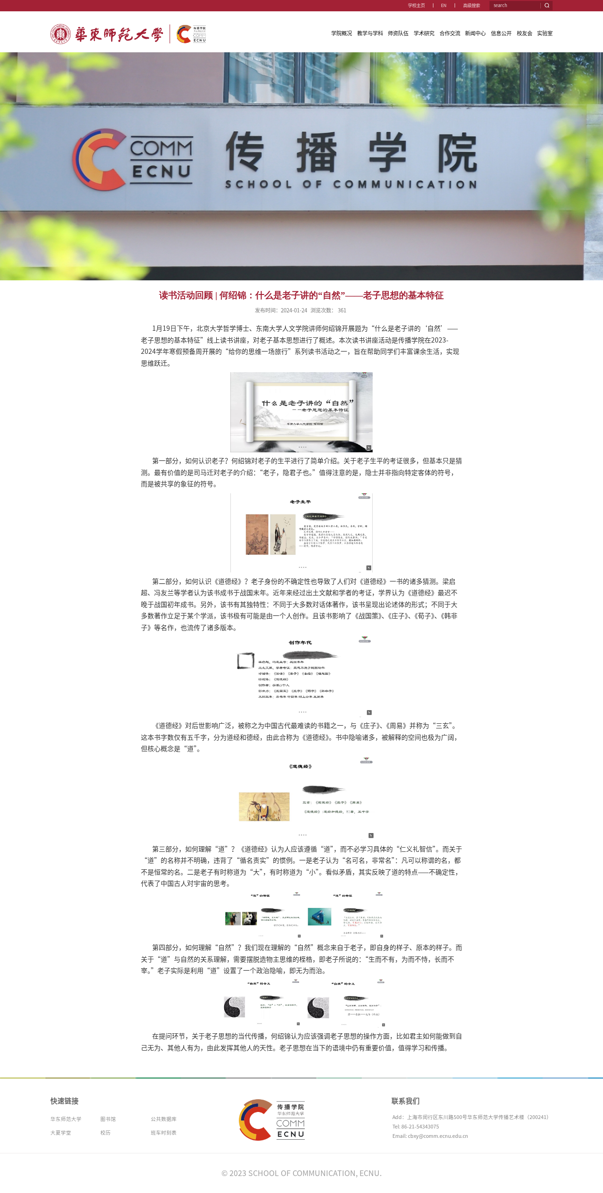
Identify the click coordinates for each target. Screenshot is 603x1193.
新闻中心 (475, 33)
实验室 (545, 33)
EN (444, 5)
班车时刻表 (164, 1132)
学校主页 (416, 5)
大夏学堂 (60, 1132)
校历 (105, 1132)
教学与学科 (370, 33)
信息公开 (501, 33)
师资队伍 (398, 33)
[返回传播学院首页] (128, 26)
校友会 (524, 33)
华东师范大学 (65, 1119)
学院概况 (341, 33)
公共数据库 (164, 1119)
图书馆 (108, 1119)
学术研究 (424, 33)
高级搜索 (471, 5)
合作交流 (450, 33)
